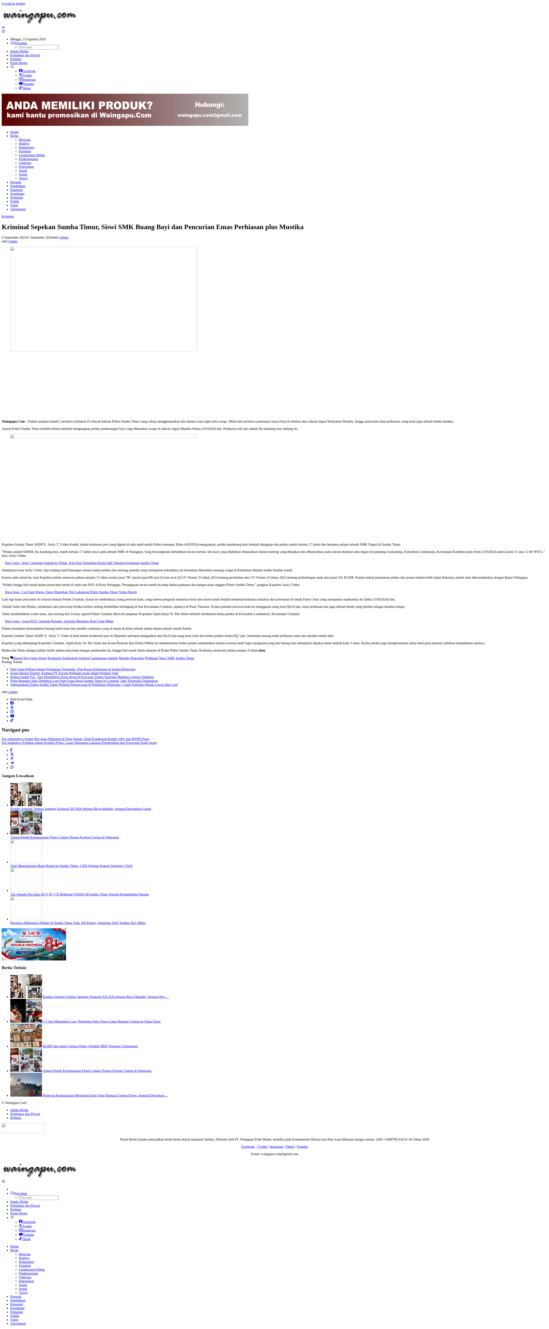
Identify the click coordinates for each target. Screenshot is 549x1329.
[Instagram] (12, 712)
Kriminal (8, 216)
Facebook (29, 71)
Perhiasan (151, 658)
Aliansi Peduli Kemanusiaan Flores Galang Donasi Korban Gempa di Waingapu (64, 837)
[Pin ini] (12, 759)
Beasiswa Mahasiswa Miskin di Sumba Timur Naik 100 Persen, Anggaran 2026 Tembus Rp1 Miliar (78, 923)
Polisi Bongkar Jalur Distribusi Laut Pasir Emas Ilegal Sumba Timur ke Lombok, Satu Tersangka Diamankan (84, 681)
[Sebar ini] (11, 750)
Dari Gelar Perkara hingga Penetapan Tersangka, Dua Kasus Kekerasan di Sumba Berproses (73, 669)
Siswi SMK (167, 658)
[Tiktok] (11, 720)
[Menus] (3, 27)
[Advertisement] (130, 386)
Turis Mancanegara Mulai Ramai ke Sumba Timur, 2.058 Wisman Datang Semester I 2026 (71, 866)
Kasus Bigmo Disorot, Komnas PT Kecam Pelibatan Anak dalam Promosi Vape (64, 673)
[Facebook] (12, 703)
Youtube (28, 84)
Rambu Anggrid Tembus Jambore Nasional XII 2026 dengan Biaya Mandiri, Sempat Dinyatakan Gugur (80, 809)
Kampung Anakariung (63, 658)
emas (34, 658)
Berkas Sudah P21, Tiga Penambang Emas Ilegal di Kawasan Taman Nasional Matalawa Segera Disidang (82, 677)
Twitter (27, 75)
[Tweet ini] (12, 755)
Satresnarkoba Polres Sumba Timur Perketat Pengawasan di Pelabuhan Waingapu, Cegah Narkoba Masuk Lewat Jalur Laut (94, 684)
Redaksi (15, 1118)
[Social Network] (12, 67)
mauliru (113, 658)
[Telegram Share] (12, 763)
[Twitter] (12, 708)
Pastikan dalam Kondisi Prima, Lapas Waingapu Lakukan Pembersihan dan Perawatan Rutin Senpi (79, 743)
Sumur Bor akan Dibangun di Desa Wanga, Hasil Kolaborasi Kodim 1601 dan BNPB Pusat (75, 739)
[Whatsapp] (12, 767)
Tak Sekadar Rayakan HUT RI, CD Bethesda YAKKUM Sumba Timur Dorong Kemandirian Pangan (79, 894)
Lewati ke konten (13, 3)
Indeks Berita (19, 1110)
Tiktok (26, 88)
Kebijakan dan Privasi (25, 1114)
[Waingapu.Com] (40, 24)
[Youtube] (12, 716)
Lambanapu (99, 658)
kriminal (84, 658)
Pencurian (137, 658)
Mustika (124, 658)
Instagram (29, 79)
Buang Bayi (22, 658)
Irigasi (42, 658)
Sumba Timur (185, 658)
